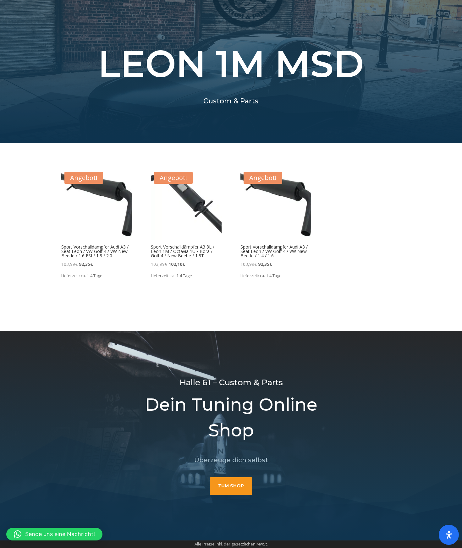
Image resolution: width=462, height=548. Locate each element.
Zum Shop (231, 486)
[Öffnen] (449, 535)
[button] (54, 534)
